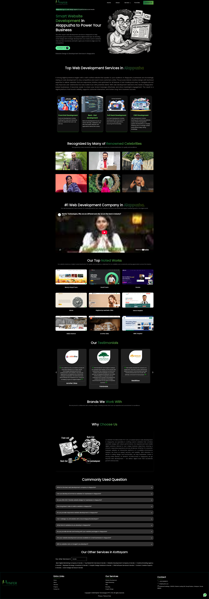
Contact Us (61, 48)
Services (56, 584)
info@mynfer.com (163, 583)
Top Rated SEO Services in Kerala (95, 563)
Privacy (100, 596)
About (118, 3)
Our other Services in (63, 559)
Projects (56, 586)
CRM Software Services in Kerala (123, 565)
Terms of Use (107, 596)
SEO (106, 584)
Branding (107, 586)
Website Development (111, 580)
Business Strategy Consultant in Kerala (75, 565)
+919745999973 (163, 581)
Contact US (148, 3)
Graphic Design (109, 589)
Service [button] (127, 3)
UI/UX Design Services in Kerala (73, 568)
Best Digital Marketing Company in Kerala (69, 563)
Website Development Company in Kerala (121, 563)
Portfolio (137, 3)
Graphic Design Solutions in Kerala (100, 565)
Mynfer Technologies (101, 593)
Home (109, 3)
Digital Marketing (109, 582)
